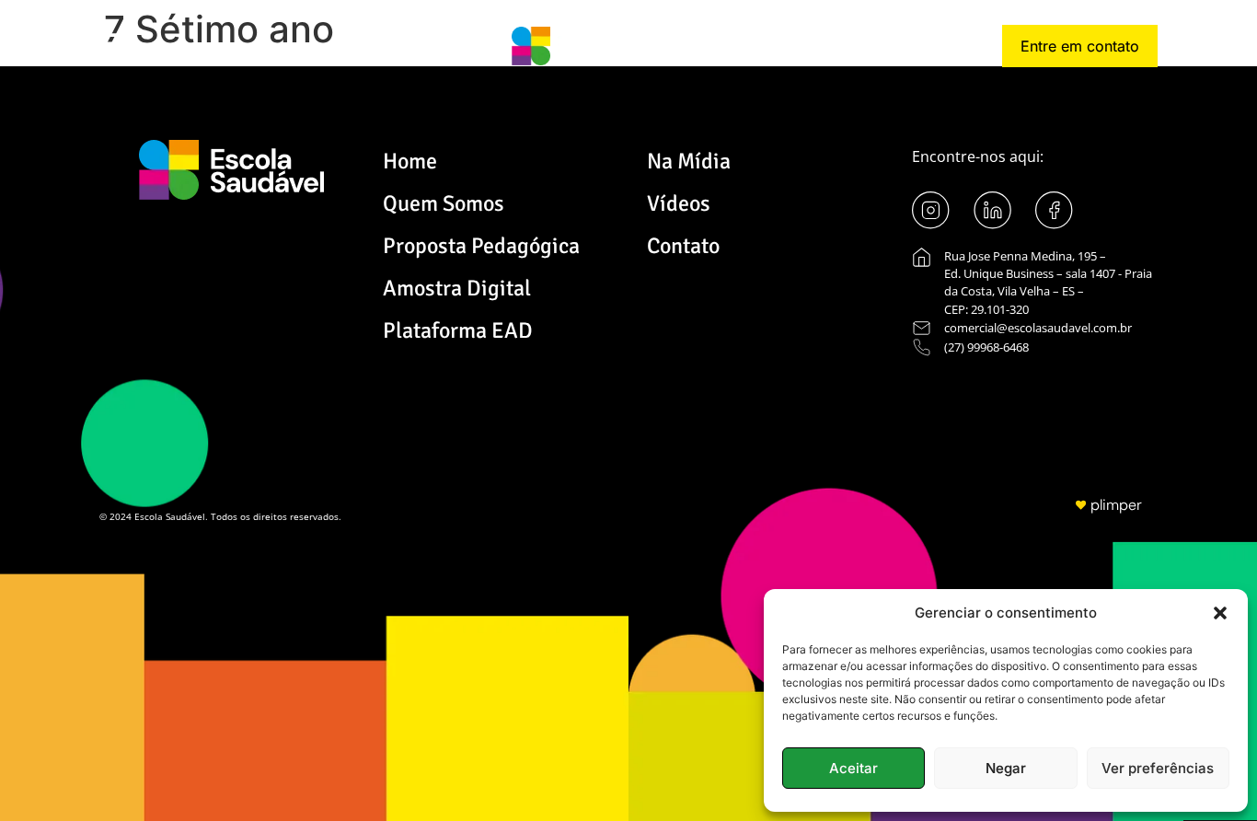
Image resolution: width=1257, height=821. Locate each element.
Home (410, 161)
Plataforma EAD (458, 330)
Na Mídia (689, 161)
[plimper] (1081, 505)
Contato (683, 246)
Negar (1006, 768)
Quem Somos (443, 203)
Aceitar (853, 768)
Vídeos (678, 203)
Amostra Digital (457, 288)
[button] (1220, 613)
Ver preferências (1157, 768)
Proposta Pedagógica (481, 246)
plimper (1116, 505)
